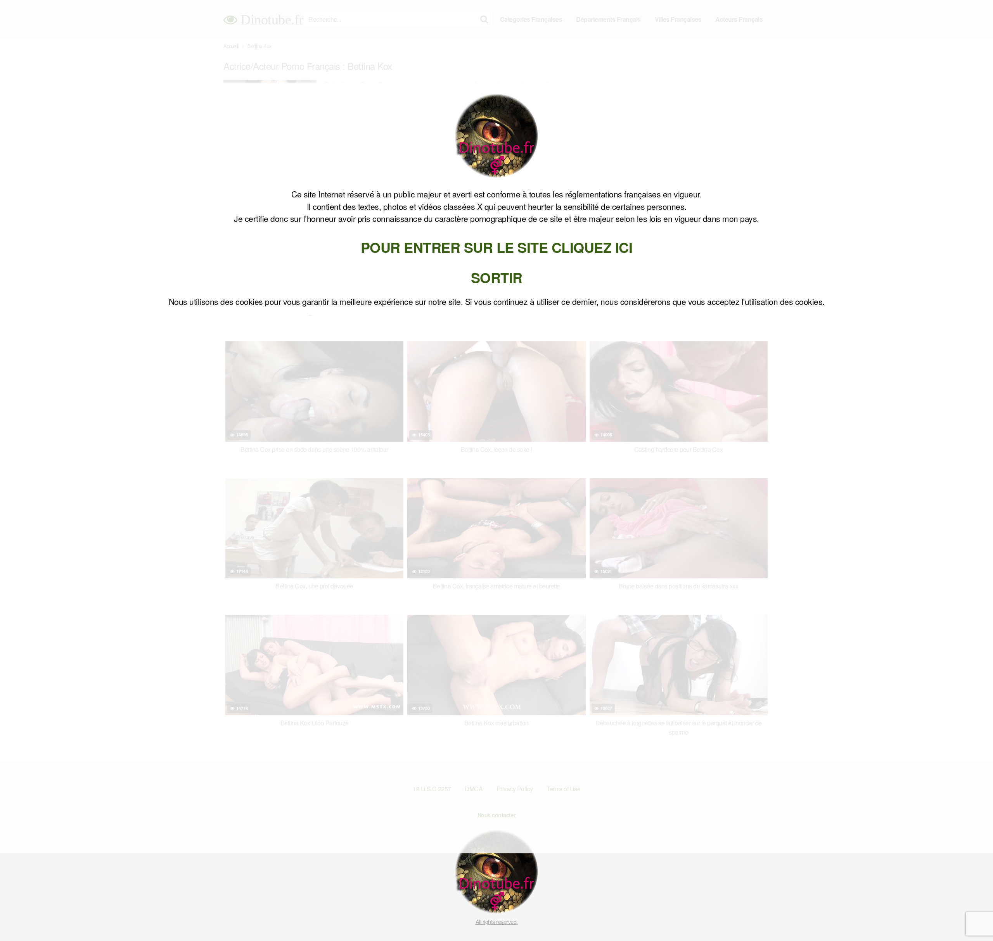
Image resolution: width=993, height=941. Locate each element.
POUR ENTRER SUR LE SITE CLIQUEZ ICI (497, 247)
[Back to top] (971, 916)
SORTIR (496, 277)
